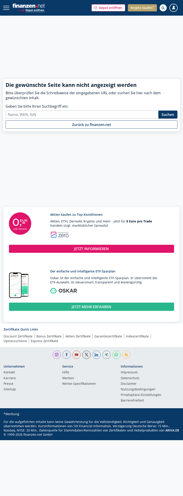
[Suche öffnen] (163, 7)
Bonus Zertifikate (49, 336)
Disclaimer (129, 384)
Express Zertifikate (44, 341)
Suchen (168, 114)
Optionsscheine (15, 341)
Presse (8, 384)
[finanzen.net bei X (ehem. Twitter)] (86, 355)
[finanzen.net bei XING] (106, 355)
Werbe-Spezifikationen (79, 384)
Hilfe (65, 372)
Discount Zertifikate (18, 336)
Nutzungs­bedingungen (138, 389)
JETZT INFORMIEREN (91, 248)
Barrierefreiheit (132, 400)
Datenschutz (130, 378)
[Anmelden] (173, 8)
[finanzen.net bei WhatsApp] (116, 355)
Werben (68, 378)
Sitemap (10, 389)
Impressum (129, 372)
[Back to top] (171, 490)
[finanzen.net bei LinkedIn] (96, 355)
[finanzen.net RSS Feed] (126, 355)
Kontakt (9, 372)
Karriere (10, 378)
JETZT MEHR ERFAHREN (91, 306)
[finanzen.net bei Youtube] (77, 355)
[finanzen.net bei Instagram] (57, 355)
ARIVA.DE (172, 430)
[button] (108, 7)
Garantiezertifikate (108, 336)
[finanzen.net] (28, 6)
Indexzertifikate (137, 336)
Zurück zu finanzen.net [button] (91, 124)
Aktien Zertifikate (78, 336)
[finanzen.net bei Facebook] (66, 355)
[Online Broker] (31, 10)
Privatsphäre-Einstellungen (141, 395)
